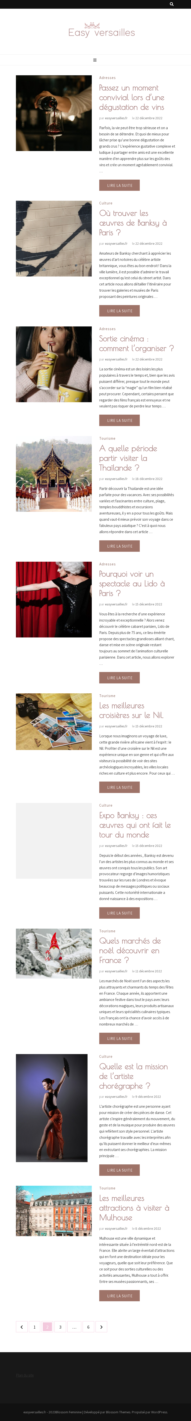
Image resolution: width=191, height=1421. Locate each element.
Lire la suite (120, 185)
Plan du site (25, 1375)
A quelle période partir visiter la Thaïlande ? (128, 457)
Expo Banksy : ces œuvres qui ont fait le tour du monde (135, 824)
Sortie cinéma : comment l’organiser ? (136, 343)
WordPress (159, 1412)
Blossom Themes (118, 1412)
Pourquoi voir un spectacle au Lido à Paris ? (132, 583)
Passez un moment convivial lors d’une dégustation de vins (131, 97)
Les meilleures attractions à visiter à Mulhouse (134, 1207)
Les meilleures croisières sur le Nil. (131, 710)
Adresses (107, 77)
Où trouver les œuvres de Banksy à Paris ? (133, 222)
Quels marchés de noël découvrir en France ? (130, 950)
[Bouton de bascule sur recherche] (172, 4)
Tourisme (107, 438)
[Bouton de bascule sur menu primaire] (95, 60)
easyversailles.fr (116, 118)
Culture (106, 203)
